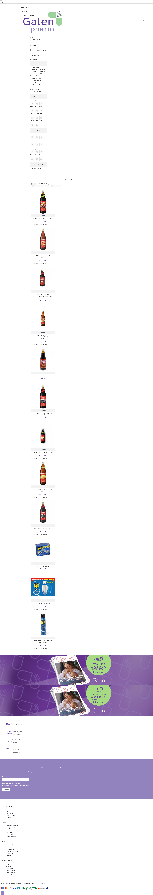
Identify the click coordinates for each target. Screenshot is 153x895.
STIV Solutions (42, 883)
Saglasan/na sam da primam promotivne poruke (16, 785)
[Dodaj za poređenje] (7, 221)
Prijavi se (6, 789)
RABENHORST (43, 291)
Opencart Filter (39, 164)
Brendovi (36, 63)
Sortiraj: (33, 186)
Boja (35, 97)
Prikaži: (52, 186)
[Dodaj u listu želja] (2, 221)
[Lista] (35, 184)
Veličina (36, 130)
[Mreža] (32, 184)
